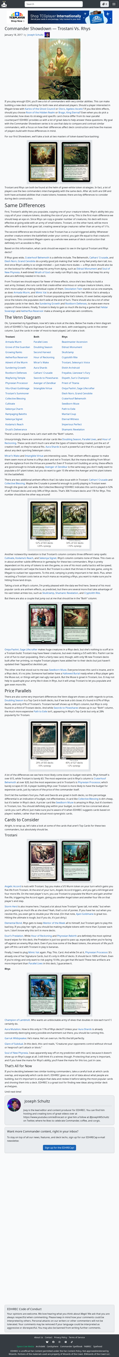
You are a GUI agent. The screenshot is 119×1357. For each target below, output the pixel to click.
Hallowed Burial (71, 673)
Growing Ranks (13, 352)
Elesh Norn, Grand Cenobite (20, 261)
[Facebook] (53, 1341)
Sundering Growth (49, 303)
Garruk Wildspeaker (15, 1038)
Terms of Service (77, 1337)
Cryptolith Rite (69, 357)
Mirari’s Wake (12, 455)
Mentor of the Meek (54, 923)
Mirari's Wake (41, 362)
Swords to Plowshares (46, 378)
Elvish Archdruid (71, 367)
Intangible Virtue (43, 388)
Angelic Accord (13, 886)
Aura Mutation (13, 1029)
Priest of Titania (70, 383)
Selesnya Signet (13, 419)
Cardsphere (52, 1346)
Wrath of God (42, 272)
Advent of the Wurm (16, 362)
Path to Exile (68, 409)
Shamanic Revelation (73, 429)
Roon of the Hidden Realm (40, 112)
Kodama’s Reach (24, 558)
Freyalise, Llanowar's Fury (76, 372)
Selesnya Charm (14, 409)
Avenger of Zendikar (45, 383)
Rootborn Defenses (76, 303)
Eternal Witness (70, 419)
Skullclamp (68, 352)
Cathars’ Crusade (98, 257)
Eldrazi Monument (87, 268)
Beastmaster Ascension (75, 341)
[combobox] (54, 4)
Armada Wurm (22, 292)
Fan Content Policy (72, 1351)
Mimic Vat (41, 292)
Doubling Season (43, 347)
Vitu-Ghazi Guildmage (17, 388)
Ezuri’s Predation (14, 935)
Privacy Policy (60, 1337)
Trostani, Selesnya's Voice (76, 362)
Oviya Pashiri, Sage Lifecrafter (78, 388)
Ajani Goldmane (84, 914)
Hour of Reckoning (44, 357)
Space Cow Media (25, 1346)
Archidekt (40, 1346)
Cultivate (10, 403)
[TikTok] (72, 1341)
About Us (38, 1337)
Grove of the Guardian (17, 347)
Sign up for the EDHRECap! (59, 1147)
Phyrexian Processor (16, 383)
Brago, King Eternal (69, 112)
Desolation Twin (73, 288)
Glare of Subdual (14, 1043)
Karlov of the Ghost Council (40, 108)
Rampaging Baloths (16, 414)
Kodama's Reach (14, 424)
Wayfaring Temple (15, 378)
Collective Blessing (15, 398)
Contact (48, 1337)
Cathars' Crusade (43, 372)
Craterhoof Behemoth (37, 257)
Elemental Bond (13, 923)
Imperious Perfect (72, 424)
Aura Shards (40, 367)
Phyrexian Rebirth (67, 935)
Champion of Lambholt (17, 1020)
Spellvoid (97, 1346)
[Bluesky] (47, 1341)
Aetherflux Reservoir (32, 311)
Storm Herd (11, 906)
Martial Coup (69, 414)
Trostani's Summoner (17, 393)
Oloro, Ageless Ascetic (71, 108)
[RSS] (65, 1341)
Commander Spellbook (71, 1346)
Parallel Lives (41, 341)
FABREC (87, 1346)
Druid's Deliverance (16, 429)
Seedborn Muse (70, 403)
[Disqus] (59, 1191)
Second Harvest (42, 352)
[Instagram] (59, 1341)
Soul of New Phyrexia (16, 1052)
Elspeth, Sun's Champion (75, 378)
